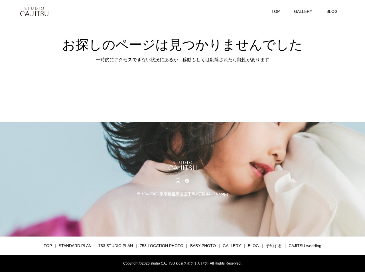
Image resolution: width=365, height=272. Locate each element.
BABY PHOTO (203, 245)
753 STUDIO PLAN (115, 245)
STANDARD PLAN (75, 245)
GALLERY (303, 11)
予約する (274, 245)
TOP (275, 11)
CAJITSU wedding (305, 245)
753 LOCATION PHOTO (161, 245)
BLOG (332, 11)
